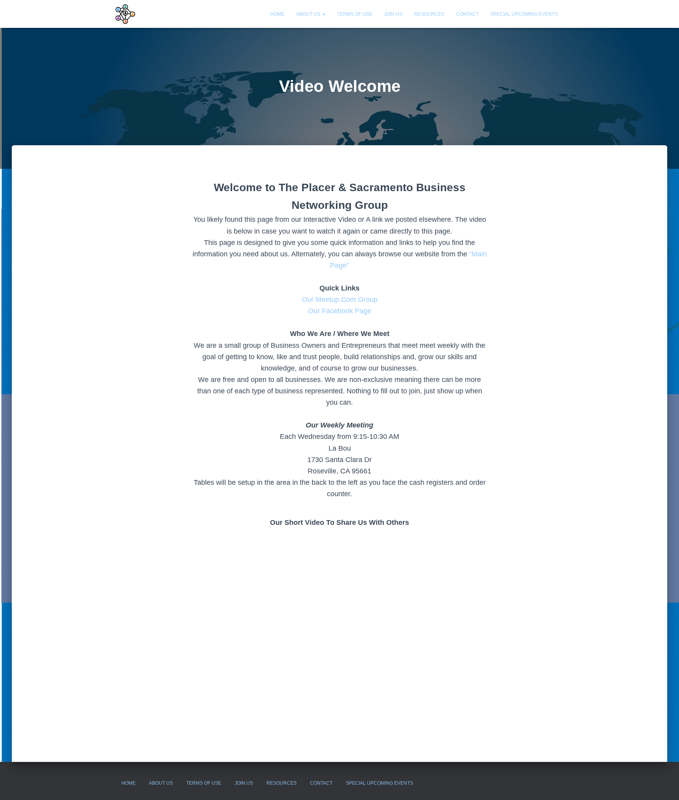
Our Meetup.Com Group (340, 299)
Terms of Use (354, 14)
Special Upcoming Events (524, 14)
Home (277, 14)
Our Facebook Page (339, 311)
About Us (308, 14)
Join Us (393, 14)
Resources (429, 14)
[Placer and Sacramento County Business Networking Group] (125, 14)
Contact (467, 14)
